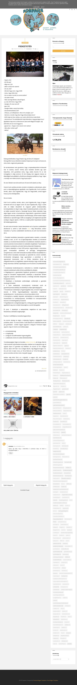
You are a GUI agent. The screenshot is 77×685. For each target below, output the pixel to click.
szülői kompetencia (57, 605)
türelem (55, 630)
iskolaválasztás (56, 437)
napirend (65, 508)
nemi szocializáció (57, 513)
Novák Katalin (64, 524)
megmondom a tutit (66, 494)
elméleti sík (55, 351)
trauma (66, 622)
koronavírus (67, 462)
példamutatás (66, 538)
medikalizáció (63, 492)
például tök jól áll (30, 342)
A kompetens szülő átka (58, 269)
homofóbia (62, 421)
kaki (63, 443)
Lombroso (55, 486)
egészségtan (56, 343)
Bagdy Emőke (64, 299)
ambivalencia (62, 288)
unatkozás (55, 633)
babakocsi (55, 299)
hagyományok (67, 410)
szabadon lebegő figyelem (65, 573)
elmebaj (67, 348)
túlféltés (63, 627)
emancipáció (64, 353)
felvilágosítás (56, 381)
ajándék (62, 286)
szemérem (65, 584)
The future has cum (67, 179)
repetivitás (55, 562)
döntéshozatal (64, 337)
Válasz (10, 453)
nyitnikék (68, 527)
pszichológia (56, 554)
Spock (54, 573)
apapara (63, 294)
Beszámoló (68, 307)
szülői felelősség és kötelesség (59, 603)
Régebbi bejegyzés (41, 485)
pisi (67, 540)
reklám (66, 557)
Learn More (36, 7)
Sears (61, 565)
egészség (64, 340)
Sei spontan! (56, 568)
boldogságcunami (57, 318)
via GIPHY (25, 155)
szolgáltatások (56, 597)
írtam (29, 228)
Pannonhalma (56, 538)
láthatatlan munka (65, 478)
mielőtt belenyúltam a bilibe (59, 502)
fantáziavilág (56, 372)
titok (69, 616)
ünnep (67, 633)
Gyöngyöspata (66, 408)
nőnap (54, 527)
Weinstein (64, 641)
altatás (69, 286)
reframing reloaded (57, 557)
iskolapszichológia (66, 435)
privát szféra (64, 549)
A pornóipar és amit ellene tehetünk (61, 280)
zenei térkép (61, 643)
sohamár (64, 570)
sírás (63, 568)
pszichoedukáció (57, 551)
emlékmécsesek (56, 356)
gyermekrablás (56, 408)
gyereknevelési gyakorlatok (59, 400)
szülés (64, 597)
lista (62, 484)
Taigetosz (55, 608)
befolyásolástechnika (57, 307)
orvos (62, 530)
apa (61, 291)
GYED (54, 397)
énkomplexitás (56, 359)
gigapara (61, 391)
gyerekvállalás (56, 402)
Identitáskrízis (56, 427)
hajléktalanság (56, 413)
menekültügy (56, 497)
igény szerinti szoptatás (58, 429)
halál (64, 413)
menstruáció (65, 497)
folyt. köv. (55, 386)
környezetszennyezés (57, 467)
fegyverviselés (65, 372)
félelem (55, 378)
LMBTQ (68, 484)
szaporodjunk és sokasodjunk (59, 581)
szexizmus (55, 589)
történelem (63, 619)
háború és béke (56, 410)
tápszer (64, 611)
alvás (54, 288)
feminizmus (64, 381)
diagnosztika (56, 334)
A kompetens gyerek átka (58, 267)
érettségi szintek (56, 362)
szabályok (64, 576)
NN (54, 521)
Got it (42, 7)
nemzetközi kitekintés (57, 516)
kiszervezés (64, 456)
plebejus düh (56, 543)
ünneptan (55, 635)
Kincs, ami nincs (9, 417)
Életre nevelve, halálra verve (66, 207)
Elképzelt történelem (57, 348)
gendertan (64, 389)
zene (54, 643)
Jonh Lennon (56, 443)
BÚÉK (54, 324)
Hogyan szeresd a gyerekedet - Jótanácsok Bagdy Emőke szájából (67, 221)
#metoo (65, 264)
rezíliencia (63, 562)
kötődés (67, 467)
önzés (54, 535)
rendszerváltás (66, 559)
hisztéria (55, 421)
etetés (54, 370)
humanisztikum (66, 424)
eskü (65, 367)
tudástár (67, 624)
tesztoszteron (65, 614)
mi (70, 500)
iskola (62, 432)
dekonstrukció (65, 332)
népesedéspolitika (57, 519)
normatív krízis (61, 521)
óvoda (68, 530)
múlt (61, 505)
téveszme (55, 616)
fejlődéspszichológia (64, 375)
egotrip (63, 343)
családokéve (25, 42)
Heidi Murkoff (63, 416)
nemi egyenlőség (62, 511)
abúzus (67, 283)
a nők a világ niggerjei (57, 278)
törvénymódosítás (57, 622)
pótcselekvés (68, 546)
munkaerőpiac (56, 508)
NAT (54, 511)
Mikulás (55, 505)
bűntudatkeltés (56, 326)
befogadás (64, 305)
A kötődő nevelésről (65, 192)
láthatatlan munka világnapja (59, 481)
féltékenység (62, 378)
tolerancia (55, 619)
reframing (65, 554)
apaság (55, 297)
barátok (55, 302)
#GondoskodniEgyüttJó (58, 261)
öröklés (61, 535)
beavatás (62, 302)
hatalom (55, 416)
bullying (60, 324)
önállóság (55, 532)
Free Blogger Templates (52, 680)
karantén (55, 448)
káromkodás (63, 448)
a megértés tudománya (58, 272)
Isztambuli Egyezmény (58, 440)
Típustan (63, 616)
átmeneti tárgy (63, 297)
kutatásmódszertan (57, 475)
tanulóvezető (56, 611)
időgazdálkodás (66, 427)
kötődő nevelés (56, 470)
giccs (54, 391)
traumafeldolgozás (57, 624)
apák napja (55, 294)
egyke (66, 345)
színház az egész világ (65, 589)
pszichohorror (67, 551)
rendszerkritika (56, 559)
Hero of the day (56, 418)
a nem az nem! (56, 275)
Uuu (62, 633)
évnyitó (61, 370)
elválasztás (55, 353)
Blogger (27, 490)
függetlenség (56, 389)
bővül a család (56, 321)
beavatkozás (56, 305)
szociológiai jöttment (57, 595)
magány (63, 486)
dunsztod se (56, 340)
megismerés (56, 494)
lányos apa (55, 478)
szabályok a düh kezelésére (59, 578)
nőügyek (61, 527)
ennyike (64, 359)
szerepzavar (63, 587)
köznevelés (66, 473)
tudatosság (55, 627)
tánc (62, 608)
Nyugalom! (55, 530)
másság (55, 492)
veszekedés (55, 641)
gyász (68, 394)
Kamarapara (56, 446)
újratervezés (62, 630)
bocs (63, 315)
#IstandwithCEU (56, 264)
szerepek (55, 587)
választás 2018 (64, 635)
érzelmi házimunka (57, 364)
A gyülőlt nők (29, 417)
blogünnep (55, 315)
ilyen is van (55, 432)
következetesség (66, 470)
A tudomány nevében (57, 283)
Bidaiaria (11, 446)
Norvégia (55, 524)
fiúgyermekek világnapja (58, 383)
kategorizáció (56, 451)
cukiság (64, 326)
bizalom (55, 313)
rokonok (55, 565)
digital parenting (65, 334)
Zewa (69, 643)
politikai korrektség (57, 546)
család (54, 329)
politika (64, 543)
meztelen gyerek (62, 500)
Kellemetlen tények (11, 430)
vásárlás (55, 638)
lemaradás (55, 484)
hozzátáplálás (56, 424)
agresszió (55, 286)
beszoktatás (56, 310)
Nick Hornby (67, 519)
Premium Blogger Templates (39, 680)
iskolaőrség (55, 435)
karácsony (64, 446)
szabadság (55, 576)
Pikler (61, 540)
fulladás (62, 386)
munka (66, 505)
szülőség (67, 605)
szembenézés (56, 584)
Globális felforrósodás (58, 394)
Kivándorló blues (57, 459)
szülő (54, 600)
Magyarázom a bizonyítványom (60, 489)
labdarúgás (67, 475)
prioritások (55, 549)
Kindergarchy (56, 456)
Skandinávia (55, 570)
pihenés (55, 540)
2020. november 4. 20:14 (19, 446)
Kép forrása (44, 368)
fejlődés (55, 375)
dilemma (55, 337)
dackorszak (55, 332)
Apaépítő (67, 291)
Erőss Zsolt (66, 362)
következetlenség (57, 473)
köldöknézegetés (57, 465)
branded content (66, 321)
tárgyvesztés (56, 614)
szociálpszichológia (57, 592)
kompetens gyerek (57, 462)
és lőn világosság (57, 367)
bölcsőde (67, 318)
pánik (67, 535)
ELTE (62, 351)
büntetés (68, 324)
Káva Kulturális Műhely (58, 454)
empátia (65, 356)
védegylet (62, 638)
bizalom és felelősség (64, 313)
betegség (64, 310)
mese (54, 500)
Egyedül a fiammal (57, 345)
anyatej (54, 291)
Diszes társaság (66, 235)
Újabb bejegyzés (8, 485)
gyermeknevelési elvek (58, 405)
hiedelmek (66, 418)
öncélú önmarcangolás (66, 532)
